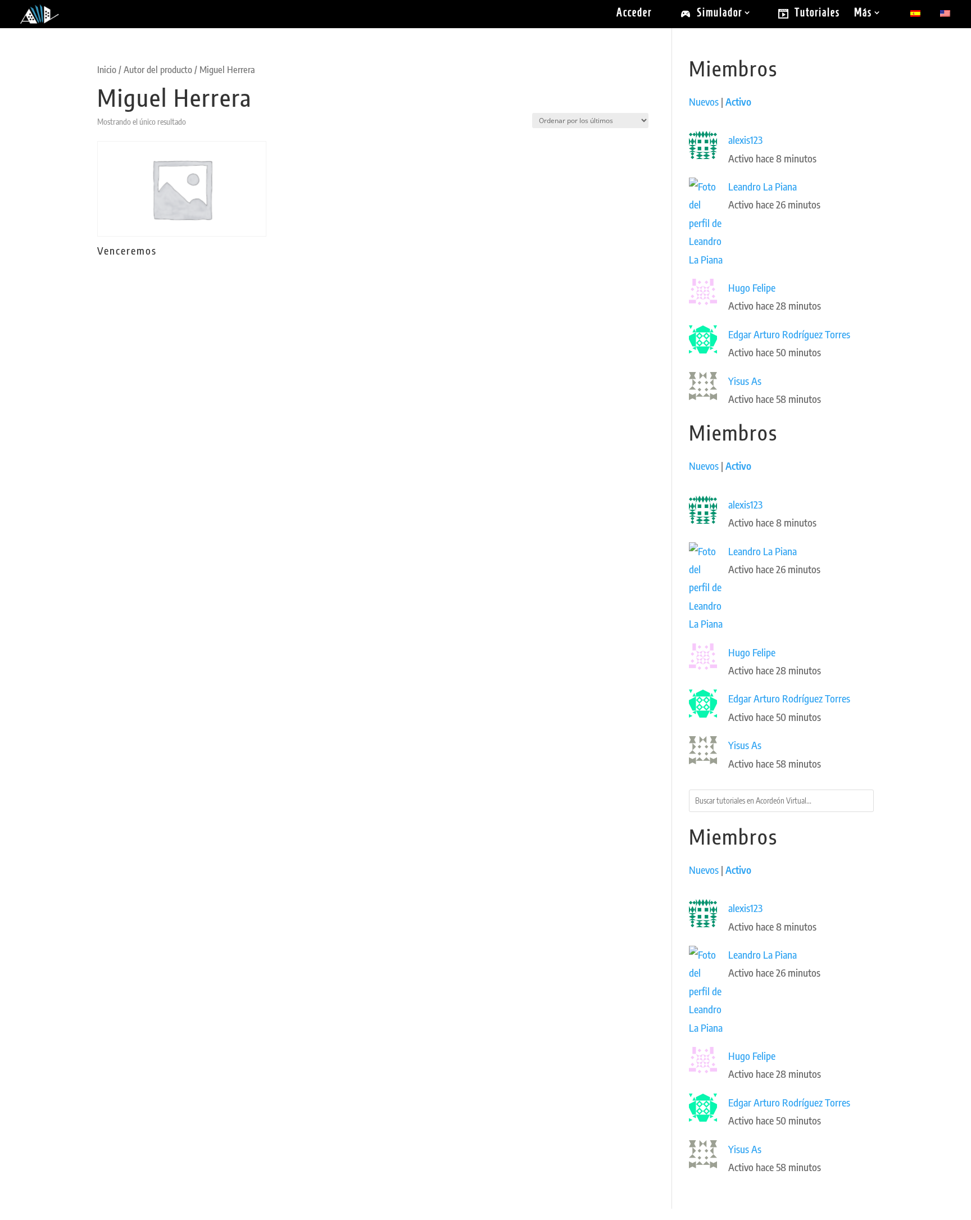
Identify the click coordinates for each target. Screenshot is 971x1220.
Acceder (634, 13)
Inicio (106, 69)
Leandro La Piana (762, 186)
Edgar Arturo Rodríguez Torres (789, 334)
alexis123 (745, 139)
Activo (738, 101)
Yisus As (744, 380)
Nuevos (704, 101)
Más (863, 13)
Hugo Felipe (751, 287)
